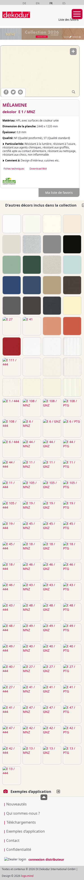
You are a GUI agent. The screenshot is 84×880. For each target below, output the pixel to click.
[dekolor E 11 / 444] (11, 489)
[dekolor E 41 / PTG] (72, 693)
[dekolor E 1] (51, 223)
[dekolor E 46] (31, 285)
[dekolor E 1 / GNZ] (51, 387)
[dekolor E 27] (11, 326)
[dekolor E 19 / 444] (11, 530)
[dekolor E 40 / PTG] (72, 653)
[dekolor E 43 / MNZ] (31, 591)
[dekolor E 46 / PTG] (72, 571)
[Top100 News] (36, 19)
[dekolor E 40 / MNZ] (31, 653)
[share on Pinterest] (20, 92)
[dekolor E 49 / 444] (11, 653)
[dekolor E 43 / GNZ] (51, 591)
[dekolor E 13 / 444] (11, 775)
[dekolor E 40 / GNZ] (51, 653)
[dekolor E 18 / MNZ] (31, 550)
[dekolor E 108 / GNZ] (51, 407)
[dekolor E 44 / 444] (11, 469)
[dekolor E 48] (72, 285)
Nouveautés (16, 804)
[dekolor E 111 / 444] (11, 366)
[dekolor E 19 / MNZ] (31, 510)
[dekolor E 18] (11, 285)
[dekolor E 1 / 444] (11, 407)
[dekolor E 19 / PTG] (72, 510)
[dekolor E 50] (11, 305)
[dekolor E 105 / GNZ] (51, 489)
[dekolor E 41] (31, 326)
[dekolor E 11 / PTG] (72, 469)
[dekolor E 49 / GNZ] (51, 632)
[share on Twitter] (13, 92)
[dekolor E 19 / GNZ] (51, 510)
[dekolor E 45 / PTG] (72, 530)
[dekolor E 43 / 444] (11, 612)
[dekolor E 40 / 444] (11, 673)
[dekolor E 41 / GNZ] (51, 693)
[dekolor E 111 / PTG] (72, 346)
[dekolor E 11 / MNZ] (31, 469)
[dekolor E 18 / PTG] (72, 550)
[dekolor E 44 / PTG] (72, 448)
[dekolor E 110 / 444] (11, 387)
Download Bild (38, 168)
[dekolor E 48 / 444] (11, 632)
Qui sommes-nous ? (23, 813)
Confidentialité (18, 849)
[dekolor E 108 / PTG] (72, 407)
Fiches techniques (14, 168)
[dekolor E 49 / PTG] (72, 632)
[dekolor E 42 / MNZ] (31, 734)
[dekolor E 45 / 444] (11, 550)
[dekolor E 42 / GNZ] (51, 734)
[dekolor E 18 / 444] (11, 571)
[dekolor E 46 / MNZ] (31, 571)
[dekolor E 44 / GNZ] (51, 448)
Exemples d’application (25, 831)
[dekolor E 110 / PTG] (72, 366)
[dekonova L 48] (51, 264)
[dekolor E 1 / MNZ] (39, 71)
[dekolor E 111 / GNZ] (51, 346)
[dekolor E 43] (51, 285)
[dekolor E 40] (72, 305)
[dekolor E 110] (31, 223)
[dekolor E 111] (11, 223)
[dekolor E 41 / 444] (11, 714)
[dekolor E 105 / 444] (11, 510)
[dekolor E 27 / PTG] (72, 673)
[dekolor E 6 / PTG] (72, 428)
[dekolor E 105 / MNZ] (31, 489)
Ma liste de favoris (59, 192)
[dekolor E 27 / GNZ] (51, 673)
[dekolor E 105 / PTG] (72, 489)
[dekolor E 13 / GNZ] (51, 755)
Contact (12, 840)
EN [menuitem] (37, 3)
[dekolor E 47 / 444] (11, 734)
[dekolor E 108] (72, 223)
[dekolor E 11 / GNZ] (51, 469)
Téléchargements (20, 822)
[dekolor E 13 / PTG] (72, 755)
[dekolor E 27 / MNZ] (31, 673)
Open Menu (77, 14)
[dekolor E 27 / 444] (11, 693)
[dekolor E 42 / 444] (11, 755)
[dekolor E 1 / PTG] (72, 387)
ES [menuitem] (64, 3)
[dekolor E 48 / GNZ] (51, 612)
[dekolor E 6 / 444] (11, 448)
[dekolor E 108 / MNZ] (31, 407)
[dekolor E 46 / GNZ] (51, 571)
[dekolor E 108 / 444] (11, 428)
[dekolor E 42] (72, 326)
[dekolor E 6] (11, 244)
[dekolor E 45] (72, 264)
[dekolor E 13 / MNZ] (31, 755)
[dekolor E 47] (51, 326)
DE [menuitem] (24, 3)
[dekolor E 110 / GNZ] (51, 366)
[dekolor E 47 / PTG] (72, 714)
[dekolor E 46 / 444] (11, 591)
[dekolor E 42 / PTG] (72, 734)
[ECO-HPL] (9, 181)
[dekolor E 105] (11, 264)
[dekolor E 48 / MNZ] (31, 612)
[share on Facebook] (6, 92)
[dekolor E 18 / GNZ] (51, 550)
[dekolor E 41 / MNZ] (31, 693)
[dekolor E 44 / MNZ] (31, 448)
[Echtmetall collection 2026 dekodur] (42, 34)
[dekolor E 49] (31, 305)
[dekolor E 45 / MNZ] (31, 530)
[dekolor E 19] (31, 264)
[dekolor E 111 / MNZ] (31, 346)
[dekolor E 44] (51, 244)
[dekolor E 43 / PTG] (72, 591)
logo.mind (27, 876)
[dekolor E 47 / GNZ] (51, 714)
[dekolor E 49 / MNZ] (31, 632)
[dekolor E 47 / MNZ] (31, 714)
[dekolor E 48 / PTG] (72, 612)
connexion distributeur (46, 859)
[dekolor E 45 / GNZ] (51, 530)
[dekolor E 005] (31, 244)
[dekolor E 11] (72, 244)
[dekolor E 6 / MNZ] (31, 428)
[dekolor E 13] (11, 346)
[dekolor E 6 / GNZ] (51, 428)
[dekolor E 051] (51, 305)
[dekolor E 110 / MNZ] (31, 366)
